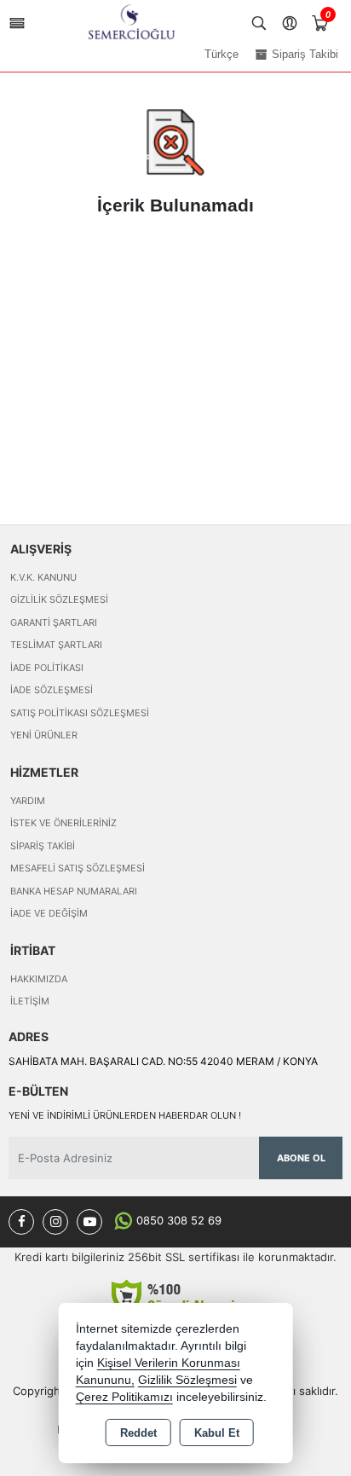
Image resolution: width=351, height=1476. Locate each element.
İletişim (29, 1001)
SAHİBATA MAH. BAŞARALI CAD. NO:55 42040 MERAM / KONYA (163, 1061)
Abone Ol (301, 1158)
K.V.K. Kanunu (43, 577)
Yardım (27, 801)
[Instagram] (55, 1222)
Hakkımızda (38, 979)
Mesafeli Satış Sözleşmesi (77, 868)
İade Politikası (46, 668)
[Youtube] (89, 1222)
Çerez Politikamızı (124, 1397)
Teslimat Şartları (56, 645)
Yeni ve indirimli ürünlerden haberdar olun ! (125, 1115)
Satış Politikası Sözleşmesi (79, 713)
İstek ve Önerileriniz (63, 823)
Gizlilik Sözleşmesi (59, 599)
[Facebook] (21, 1222)
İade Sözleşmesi (51, 690)
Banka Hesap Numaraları (73, 891)
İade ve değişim (49, 913)
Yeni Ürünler (44, 735)
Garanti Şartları (53, 622)
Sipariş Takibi (42, 846)
